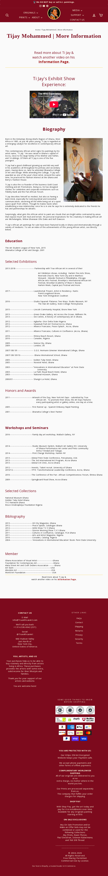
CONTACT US (77, 19)
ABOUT (36, 17)
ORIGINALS (29, 12)
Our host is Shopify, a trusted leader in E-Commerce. (54, 866)
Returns (79, 630)
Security (79, 639)
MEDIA (76, 10)
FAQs (79, 618)
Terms (79, 643)
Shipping (79, 626)
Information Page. (57, 59)
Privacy (79, 634)
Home (37, 30)
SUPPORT (76, 15)
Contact (79, 622)
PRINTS (23, 17)
